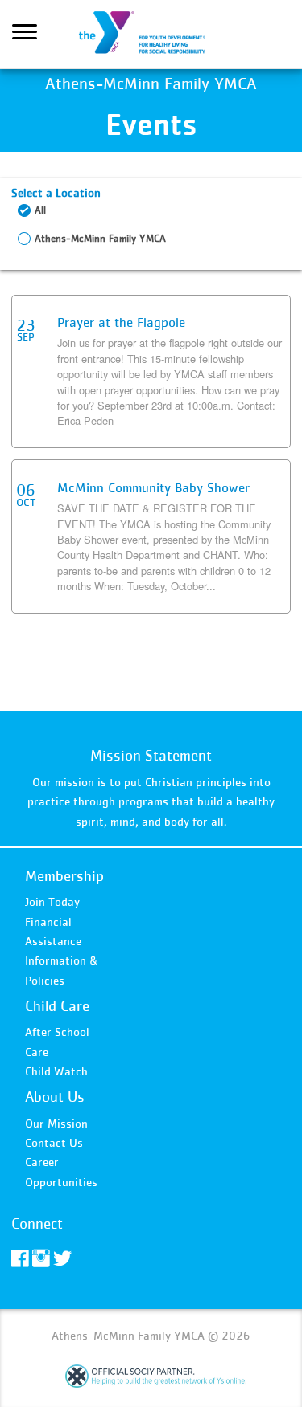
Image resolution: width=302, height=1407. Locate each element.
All (40, 210)
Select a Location (56, 192)
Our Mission (56, 1123)
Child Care (57, 1005)
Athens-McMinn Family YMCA (151, 34)
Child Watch (56, 1071)
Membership (64, 875)
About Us (55, 1096)
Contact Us (54, 1142)
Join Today (52, 901)
